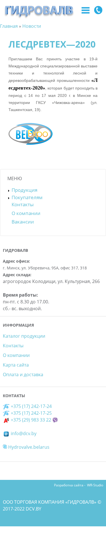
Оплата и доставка (23, 374)
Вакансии (23, 221)
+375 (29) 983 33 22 (30, 420)
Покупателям (27, 197)
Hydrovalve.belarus (28, 447)
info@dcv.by (23, 433)
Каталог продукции (24, 336)
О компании (26, 213)
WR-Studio (95, 485)
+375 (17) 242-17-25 (31, 413)
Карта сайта (16, 365)
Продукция (24, 190)
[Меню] (85, 11)
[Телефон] (98, 11)
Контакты (23, 204)
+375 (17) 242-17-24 (31, 406)
